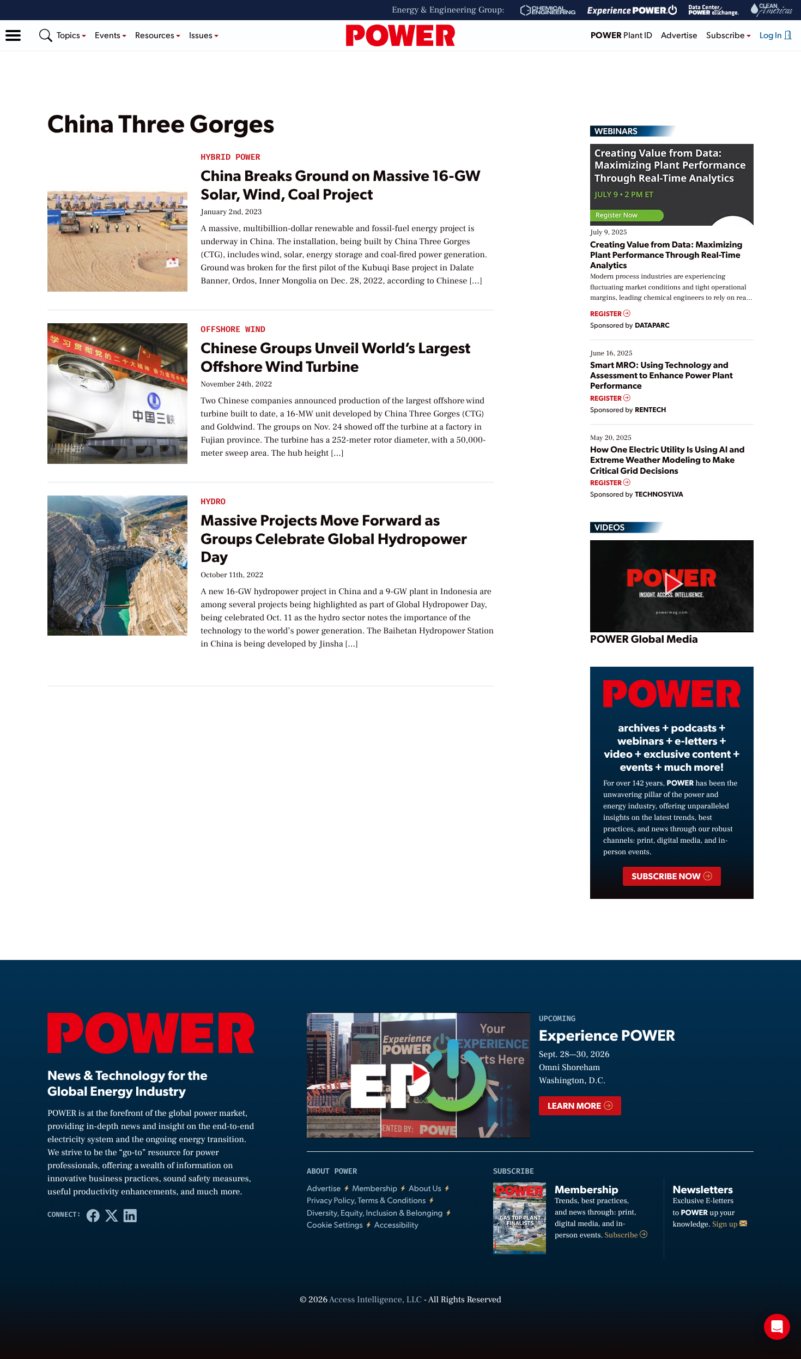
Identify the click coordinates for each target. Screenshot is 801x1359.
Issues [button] (201, 34)
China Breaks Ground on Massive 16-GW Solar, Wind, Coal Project (340, 184)
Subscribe (622, 1235)
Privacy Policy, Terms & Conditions (366, 1200)
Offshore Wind (233, 329)
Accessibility (396, 1224)
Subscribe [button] (726, 34)
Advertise (679, 34)
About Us (425, 1188)
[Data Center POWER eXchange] (714, 10)
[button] (13, 35)
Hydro (213, 502)
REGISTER (606, 313)
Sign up (725, 1224)
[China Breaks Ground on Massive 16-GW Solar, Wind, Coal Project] (117, 219)
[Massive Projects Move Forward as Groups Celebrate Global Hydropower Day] (117, 563)
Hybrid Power (230, 157)
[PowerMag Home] (400, 35)
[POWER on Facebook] (93, 1215)
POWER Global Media (644, 638)
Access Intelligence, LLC (375, 1300)
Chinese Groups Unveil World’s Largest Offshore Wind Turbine (335, 356)
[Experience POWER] (632, 10)
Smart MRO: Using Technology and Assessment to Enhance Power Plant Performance (661, 375)
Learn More (575, 1105)
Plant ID (621, 34)
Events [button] (108, 34)
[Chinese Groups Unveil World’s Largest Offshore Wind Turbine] (117, 391)
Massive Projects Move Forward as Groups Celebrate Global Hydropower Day (334, 537)
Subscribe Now (667, 875)
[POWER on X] (111, 1215)
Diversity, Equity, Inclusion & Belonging (375, 1212)
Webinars (616, 130)
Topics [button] (69, 34)
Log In (772, 34)
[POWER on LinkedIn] (130, 1215)
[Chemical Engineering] (547, 10)
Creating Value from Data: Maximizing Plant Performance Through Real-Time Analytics (666, 254)
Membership (374, 1188)
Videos (609, 527)
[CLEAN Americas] (772, 10)
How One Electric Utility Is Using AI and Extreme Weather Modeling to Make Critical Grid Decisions (667, 459)
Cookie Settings (335, 1224)
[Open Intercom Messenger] (777, 1327)
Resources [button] (155, 34)
